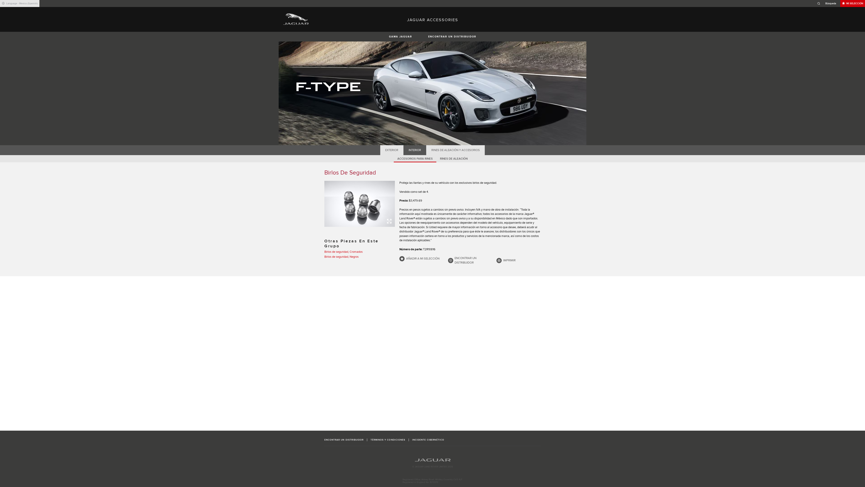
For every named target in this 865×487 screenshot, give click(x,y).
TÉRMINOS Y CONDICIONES (388, 440)
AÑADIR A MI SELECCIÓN (422, 258)
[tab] (391, 150)
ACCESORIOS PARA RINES (415, 159)
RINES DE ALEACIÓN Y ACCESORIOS (455, 150)
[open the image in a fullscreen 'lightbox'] (359, 204)
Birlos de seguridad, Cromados (343, 252)
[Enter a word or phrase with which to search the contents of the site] (828, 3)
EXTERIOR (391, 150)
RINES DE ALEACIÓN (454, 159)
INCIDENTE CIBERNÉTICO (428, 440)
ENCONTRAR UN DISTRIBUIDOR (452, 36)
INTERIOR (415, 150)
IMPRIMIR (509, 260)
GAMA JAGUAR (400, 36)
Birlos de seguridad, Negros (341, 257)
